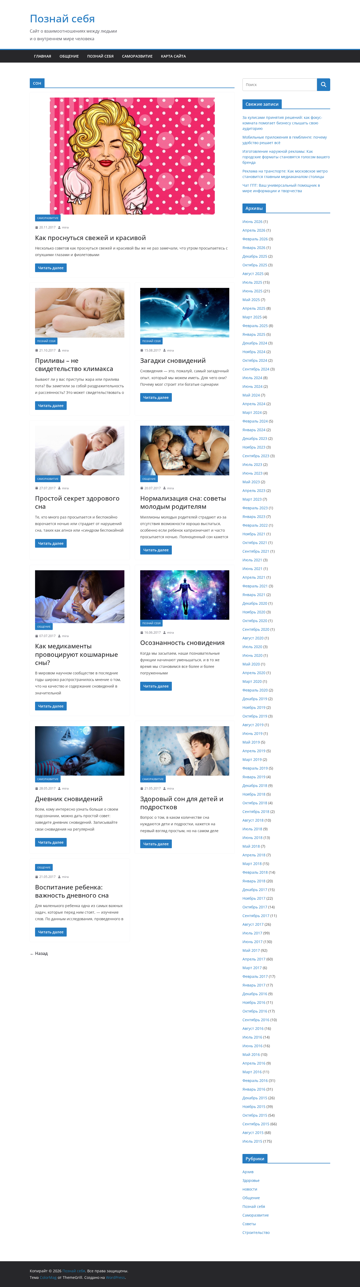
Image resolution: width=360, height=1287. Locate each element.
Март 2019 (252, 759)
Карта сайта (173, 56)
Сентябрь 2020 (255, 629)
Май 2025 (251, 299)
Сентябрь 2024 (255, 369)
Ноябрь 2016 (253, 1002)
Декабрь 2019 (254, 698)
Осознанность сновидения (182, 642)
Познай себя (62, 18)
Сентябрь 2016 (255, 1019)
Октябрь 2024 (254, 360)
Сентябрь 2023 (255, 455)
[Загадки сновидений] (185, 312)
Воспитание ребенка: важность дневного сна (72, 891)
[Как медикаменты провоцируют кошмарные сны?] (79, 596)
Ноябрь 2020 (253, 611)
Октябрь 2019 (254, 716)
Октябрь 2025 (254, 264)
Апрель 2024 (253, 403)
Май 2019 (251, 742)
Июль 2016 (252, 1037)
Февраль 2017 (255, 976)
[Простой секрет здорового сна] (79, 450)
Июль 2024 (252, 377)
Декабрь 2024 (254, 342)
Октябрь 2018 (254, 802)
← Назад (39, 953)
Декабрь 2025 (254, 256)
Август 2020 (253, 637)
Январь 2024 (253, 429)
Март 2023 (252, 499)
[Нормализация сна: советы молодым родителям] (185, 450)
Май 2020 (251, 664)
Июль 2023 (252, 464)
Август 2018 (253, 820)
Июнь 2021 (252, 568)
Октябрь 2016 (254, 1011)
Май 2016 (251, 1054)
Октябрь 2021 (254, 542)
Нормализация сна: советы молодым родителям (183, 502)
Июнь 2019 (252, 733)
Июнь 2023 (252, 473)
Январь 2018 (253, 880)
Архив (248, 1171)
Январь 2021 (253, 594)
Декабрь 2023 (254, 438)
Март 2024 (252, 412)
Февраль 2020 (255, 690)
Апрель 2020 (253, 672)
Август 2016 (253, 1028)
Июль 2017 (252, 932)
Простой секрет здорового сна (77, 502)
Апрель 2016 (253, 1063)
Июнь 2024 (252, 386)
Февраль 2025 (255, 325)
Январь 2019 (253, 776)
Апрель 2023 (253, 490)
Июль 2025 (252, 282)
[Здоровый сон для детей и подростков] (185, 751)
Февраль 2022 (255, 525)
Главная (42, 56)
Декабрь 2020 (254, 603)
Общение (69, 56)
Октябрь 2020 (254, 620)
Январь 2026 (253, 247)
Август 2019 (253, 724)
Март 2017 (252, 967)
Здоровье (251, 1180)
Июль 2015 (252, 1141)
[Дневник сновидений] (79, 751)
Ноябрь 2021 (253, 533)
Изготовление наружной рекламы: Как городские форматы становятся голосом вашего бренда (286, 157)
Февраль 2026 (255, 238)
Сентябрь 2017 (255, 915)
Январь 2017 (253, 985)
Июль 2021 (252, 559)
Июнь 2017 (252, 941)
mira (65, 227)
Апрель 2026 (253, 230)
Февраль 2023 (255, 507)
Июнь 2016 (252, 1045)
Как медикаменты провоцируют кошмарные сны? (76, 654)
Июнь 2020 (252, 655)
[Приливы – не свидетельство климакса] (79, 312)
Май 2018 (251, 846)
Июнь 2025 (252, 290)
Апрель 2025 (253, 308)
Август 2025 (253, 273)
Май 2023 (251, 481)
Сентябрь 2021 (255, 551)
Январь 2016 (253, 1089)
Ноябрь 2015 (253, 1106)
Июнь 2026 (252, 221)
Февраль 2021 (255, 585)
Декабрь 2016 (254, 993)
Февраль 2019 (255, 768)
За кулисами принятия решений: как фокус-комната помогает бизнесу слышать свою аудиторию (282, 123)
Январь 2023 (253, 516)
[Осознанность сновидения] (185, 595)
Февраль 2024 (255, 421)
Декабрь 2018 (254, 785)
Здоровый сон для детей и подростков (181, 802)
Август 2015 (253, 1132)
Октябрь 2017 (254, 906)
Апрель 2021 (253, 577)
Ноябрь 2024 (253, 351)
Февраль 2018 (255, 872)
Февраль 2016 (255, 1080)
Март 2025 (252, 316)
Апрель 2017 (253, 959)
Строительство (256, 1232)
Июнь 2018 (252, 837)
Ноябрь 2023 (253, 447)
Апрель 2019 (253, 750)
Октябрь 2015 (254, 1115)
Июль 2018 (252, 828)
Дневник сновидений (69, 798)
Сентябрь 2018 (255, 811)
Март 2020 (252, 681)
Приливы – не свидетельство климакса (74, 364)
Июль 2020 (252, 646)
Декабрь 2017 (254, 889)
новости (249, 1189)
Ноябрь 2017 (253, 898)
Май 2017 (251, 950)
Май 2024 (251, 395)
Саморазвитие (137, 56)
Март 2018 (252, 863)
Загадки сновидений (173, 360)
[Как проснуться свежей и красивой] (132, 156)
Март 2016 (252, 1071)
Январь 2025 (253, 334)
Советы (249, 1223)
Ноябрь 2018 (253, 794)
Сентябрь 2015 (255, 1123)
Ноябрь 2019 (253, 707)
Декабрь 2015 (254, 1097)
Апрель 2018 (253, 854)
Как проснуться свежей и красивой (90, 237)
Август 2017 (253, 924)
